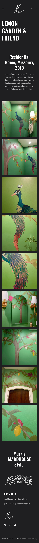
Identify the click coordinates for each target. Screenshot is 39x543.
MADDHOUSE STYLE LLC (15, 539)
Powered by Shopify (30, 539)
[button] (2, 8)
